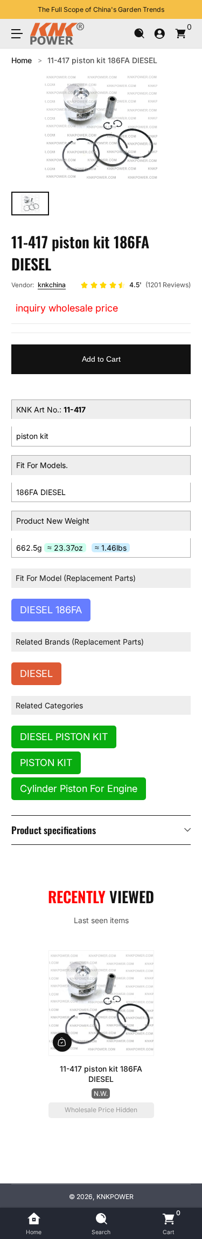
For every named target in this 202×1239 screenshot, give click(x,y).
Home (21, 60)
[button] (139, 33)
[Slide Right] (183, 9)
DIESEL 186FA (51, 609)
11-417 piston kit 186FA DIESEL (102, 60)
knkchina (52, 285)
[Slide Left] (18, 9)
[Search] (139, 33)
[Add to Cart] (62, 1042)
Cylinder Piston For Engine (78, 788)
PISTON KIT (46, 762)
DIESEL (36, 673)
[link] (135, 285)
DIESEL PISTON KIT (64, 736)
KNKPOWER (115, 1197)
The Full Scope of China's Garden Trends (101, 9)
